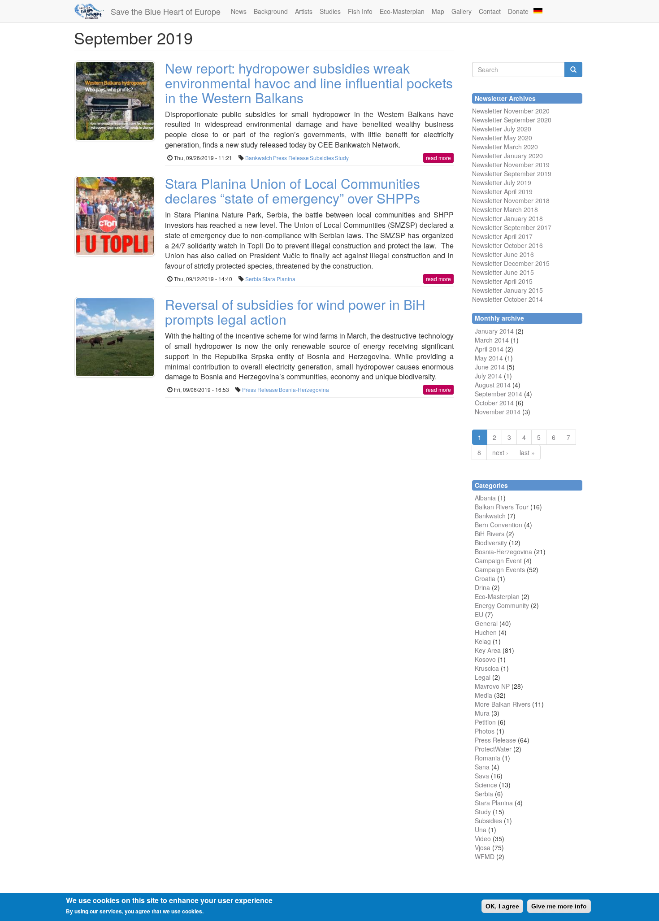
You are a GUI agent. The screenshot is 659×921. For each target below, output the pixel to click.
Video (483, 838)
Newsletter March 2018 (505, 209)
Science (486, 784)
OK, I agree (502, 906)
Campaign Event (498, 560)
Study (342, 157)
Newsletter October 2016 (507, 245)
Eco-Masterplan (402, 11)
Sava (482, 775)
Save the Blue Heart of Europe (166, 11)
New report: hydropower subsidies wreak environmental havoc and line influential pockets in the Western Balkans (309, 82)
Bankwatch (258, 157)
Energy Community (502, 605)
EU (479, 614)
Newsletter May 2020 (502, 137)
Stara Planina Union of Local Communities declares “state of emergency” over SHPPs (292, 191)
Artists (303, 11)
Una (480, 829)
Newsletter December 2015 (511, 263)
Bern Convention (498, 524)
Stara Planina (278, 278)
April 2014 (489, 348)
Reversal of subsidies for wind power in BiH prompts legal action (295, 312)
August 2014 (493, 384)
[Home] (92, 11)
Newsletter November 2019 (511, 164)
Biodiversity (491, 542)
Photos (484, 730)
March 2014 (492, 339)
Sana (482, 766)
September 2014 (498, 393)
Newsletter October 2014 (507, 299)
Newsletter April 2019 (502, 191)
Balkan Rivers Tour (502, 506)
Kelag (483, 641)
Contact (490, 11)
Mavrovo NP (492, 686)
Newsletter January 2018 (507, 218)
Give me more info (559, 906)
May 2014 (489, 357)
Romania (487, 757)
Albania (485, 497)
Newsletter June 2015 (503, 272)
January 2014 (494, 330)
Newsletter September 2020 (511, 119)
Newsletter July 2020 (501, 128)
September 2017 (526, 227)
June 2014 (490, 366)
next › (500, 452)
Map (438, 11)
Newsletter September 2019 (511, 173)
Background (271, 11)
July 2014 (488, 375)
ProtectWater (493, 748)
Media (483, 695)
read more (438, 157)
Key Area (488, 650)
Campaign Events (500, 569)
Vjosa (482, 847)
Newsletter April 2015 (502, 281)
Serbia (253, 278)
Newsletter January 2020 (507, 155)
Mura (482, 712)
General (486, 623)
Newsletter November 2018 (511, 200)
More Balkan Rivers (502, 703)
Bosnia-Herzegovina (304, 389)
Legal (482, 677)
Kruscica (487, 668)
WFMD (484, 856)
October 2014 (494, 402)
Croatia (485, 578)
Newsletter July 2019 (501, 182)
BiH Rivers (489, 533)
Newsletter (487, 227)
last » (527, 452)
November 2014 (497, 411)
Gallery (461, 11)
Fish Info (360, 11)
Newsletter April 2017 (502, 236)
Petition (485, 721)
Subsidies (322, 157)
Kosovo (485, 659)
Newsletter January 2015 (507, 290)
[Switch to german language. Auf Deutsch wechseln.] (538, 10)
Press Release (291, 157)
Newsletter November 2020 (511, 110)
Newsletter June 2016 (503, 254)
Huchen (486, 632)
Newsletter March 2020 (505, 146)
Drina (482, 587)
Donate (518, 11)
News (239, 11)
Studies (330, 11)
